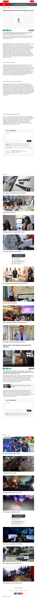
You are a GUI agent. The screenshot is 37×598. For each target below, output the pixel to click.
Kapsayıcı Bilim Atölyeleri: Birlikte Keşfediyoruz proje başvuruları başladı (20, 4)
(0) (15, 153)
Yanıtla (13, 153)
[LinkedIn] (7, 30)
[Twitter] (5, 30)
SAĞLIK (9, 7)
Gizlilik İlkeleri (21, 590)
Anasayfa (5, 7)
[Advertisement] (18, 103)
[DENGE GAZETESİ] (6, 1)
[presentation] (6, 4)
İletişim (17, 590)
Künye (14, 590)
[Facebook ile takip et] (15, 593)
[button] (29, 30)
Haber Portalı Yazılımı (7, 596)
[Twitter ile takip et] (17, 593)
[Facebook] (3, 30)
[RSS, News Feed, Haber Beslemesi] (22, 593)
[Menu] (31, 1)
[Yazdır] (10, 30)
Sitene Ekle (25, 590)
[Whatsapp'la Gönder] (8, 30)
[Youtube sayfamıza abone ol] (19, 593)
